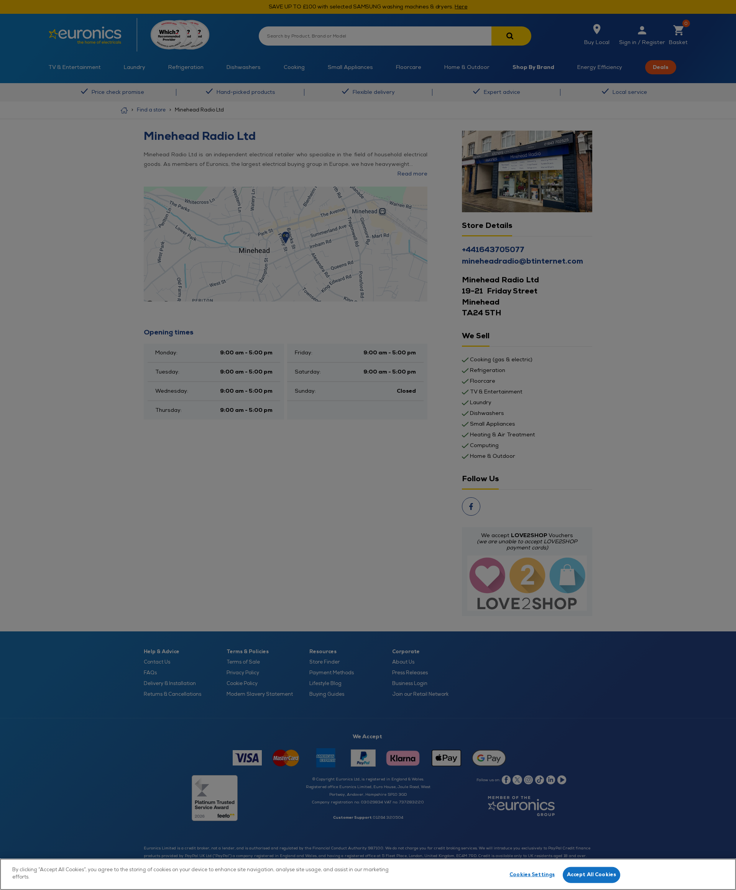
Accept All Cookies (591, 875)
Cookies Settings (532, 875)
